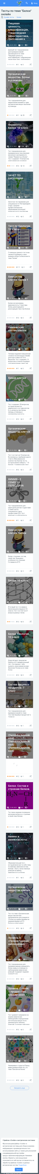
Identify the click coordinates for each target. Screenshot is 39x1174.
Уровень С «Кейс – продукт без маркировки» (18, 991)
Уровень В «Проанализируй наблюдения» (18, 941)
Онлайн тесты (9, 17)
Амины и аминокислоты (17, 838)
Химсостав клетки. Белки (17, 531)
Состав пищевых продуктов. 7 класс (18, 687)
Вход (35, 3)
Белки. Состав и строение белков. (19, 787)
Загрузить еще (19, 1088)
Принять (18, 1169)
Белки (19, 17)
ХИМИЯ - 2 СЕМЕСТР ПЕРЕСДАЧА (16, 482)
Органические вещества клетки (19, 430)
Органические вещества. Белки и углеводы (19, 77)
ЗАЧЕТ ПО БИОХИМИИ (15, 177)
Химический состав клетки (17, 329)
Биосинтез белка (18, 1039)
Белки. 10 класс (18, 580)
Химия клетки (17, 377)
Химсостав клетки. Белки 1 (18, 278)
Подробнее (23, 1165)
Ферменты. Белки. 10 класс (18, 126)
